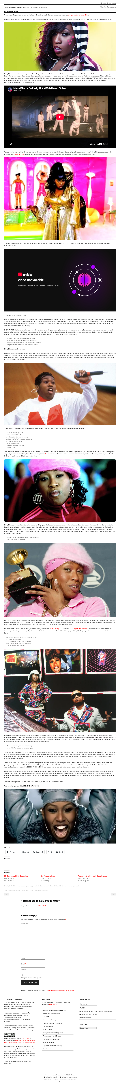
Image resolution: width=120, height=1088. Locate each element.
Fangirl (52, 886)
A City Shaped (47, 1030)
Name (23, 958)
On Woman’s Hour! (48, 876)
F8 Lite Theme (70, 1075)
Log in (60, 1081)
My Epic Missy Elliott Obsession (16, 876)
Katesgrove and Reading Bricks (53, 1033)
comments (112, 3)
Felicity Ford (26, 1038)
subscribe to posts (51, 1077)
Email (23, 964)
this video (48, 454)
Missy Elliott (59, 886)
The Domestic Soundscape (16, 7)
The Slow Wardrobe (49, 1049)
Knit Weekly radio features (88, 1014)
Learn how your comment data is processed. (60, 990)
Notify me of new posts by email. (32, 978)
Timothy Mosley (54, 629)
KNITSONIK (53, 1004)
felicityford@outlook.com (108, 7)
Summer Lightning (48, 1042)
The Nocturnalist (48, 1026)
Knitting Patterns (85, 1018)
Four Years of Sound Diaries (52, 1036)
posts (104, 3)
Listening (24, 886)
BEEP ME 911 (19, 154)
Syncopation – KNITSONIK (37, 906)
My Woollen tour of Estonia (51, 1013)
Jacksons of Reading (49, 1020)
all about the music (44, 886)
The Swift (46, 1017)
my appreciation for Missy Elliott (78, 15)
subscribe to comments (69, 1077)
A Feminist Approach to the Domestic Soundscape (96, 1011)
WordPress (56, 1075)
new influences (68, 886)
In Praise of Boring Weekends (52, 1023)
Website (23, 969)
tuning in (76, 886)
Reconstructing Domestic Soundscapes (92, 876)
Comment (25, 923)
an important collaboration (80, 629)
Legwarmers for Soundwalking (52, 1046)
